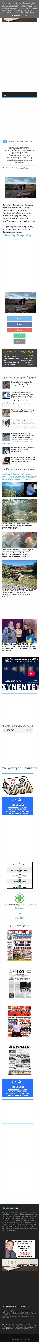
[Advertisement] (19, 43)
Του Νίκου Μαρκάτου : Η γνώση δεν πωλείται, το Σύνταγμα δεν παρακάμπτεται (22, 449)
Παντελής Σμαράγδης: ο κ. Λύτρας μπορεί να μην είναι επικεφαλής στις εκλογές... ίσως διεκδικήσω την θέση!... (23, 422)
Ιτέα (19, 913)
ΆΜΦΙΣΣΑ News (19, 1337)
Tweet (21, 319)
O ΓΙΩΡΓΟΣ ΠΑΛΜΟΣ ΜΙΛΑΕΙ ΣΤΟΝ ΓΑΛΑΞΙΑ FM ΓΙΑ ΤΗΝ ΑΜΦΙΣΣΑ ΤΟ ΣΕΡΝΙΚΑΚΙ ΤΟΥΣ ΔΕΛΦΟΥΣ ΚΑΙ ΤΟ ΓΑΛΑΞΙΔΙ (19, 647)
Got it (25, 16)
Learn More (16, 16)
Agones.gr (22, 888)
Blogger (28, 1339)
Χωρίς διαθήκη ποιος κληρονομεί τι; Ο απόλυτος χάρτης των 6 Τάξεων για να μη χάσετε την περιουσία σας (23, 459)
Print (20, 336)
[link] (17, 235)
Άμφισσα (19, 908)
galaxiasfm (17, 1339)
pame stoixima (29, 888)
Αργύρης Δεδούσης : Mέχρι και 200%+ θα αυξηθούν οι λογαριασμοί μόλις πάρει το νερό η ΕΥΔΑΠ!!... (19, 476)
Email (21, 341)
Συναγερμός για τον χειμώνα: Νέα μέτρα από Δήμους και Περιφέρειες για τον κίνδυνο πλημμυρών (23, 384)
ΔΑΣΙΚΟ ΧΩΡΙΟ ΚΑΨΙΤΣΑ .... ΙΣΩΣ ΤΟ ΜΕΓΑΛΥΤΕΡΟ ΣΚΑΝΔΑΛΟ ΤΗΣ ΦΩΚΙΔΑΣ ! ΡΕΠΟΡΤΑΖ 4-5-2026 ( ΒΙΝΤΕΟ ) (19, 593)
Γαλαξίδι (19, 918)
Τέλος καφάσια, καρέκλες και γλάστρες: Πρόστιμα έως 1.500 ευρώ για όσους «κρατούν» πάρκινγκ (22, 435)
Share (20, 324)
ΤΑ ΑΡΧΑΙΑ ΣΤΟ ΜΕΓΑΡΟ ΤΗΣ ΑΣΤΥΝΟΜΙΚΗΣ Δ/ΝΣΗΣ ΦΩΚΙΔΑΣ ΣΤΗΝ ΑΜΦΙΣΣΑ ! (18, 526)
